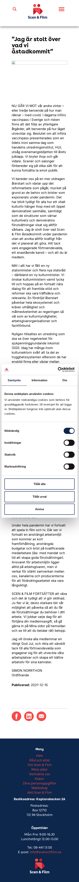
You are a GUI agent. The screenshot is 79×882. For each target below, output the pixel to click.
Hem (39, 756)
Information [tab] (39, 380)
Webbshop (39, 788)
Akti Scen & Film (39, 792)
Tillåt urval (40, 496)
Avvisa (39, 509)
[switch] (69, 443)
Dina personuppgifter (39, 783)
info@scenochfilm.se (45, 852)
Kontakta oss (39, 774)
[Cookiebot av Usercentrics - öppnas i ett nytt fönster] (58, 369)
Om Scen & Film (40, 765)
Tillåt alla (39, 484)
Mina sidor (39, 769)
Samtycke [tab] (14, 380)
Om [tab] (64, 380)
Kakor (39, 779)
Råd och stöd (39, 760)
